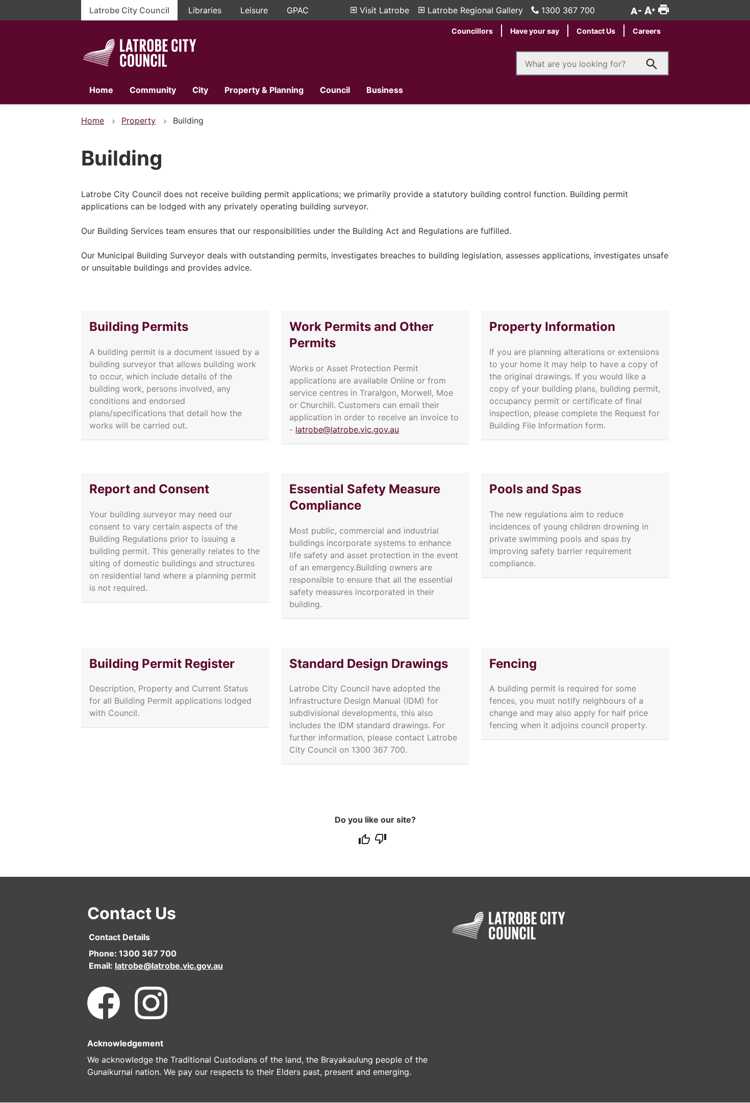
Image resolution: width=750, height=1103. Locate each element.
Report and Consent (149, 489)
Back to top (715, 1085)
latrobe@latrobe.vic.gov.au (347, 429)
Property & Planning (264, 90)
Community (153, 90)
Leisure (254, 10)
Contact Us (596, 31)
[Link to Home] (508, 941)
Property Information (552, 326)
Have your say (534, 31)
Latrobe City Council (129, 10)
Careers (647, 31)
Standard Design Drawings (368, 663)
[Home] (139, 67)
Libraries (204, 10)
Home (101, 90)
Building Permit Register (162, 663)
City (200, 90)
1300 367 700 (568, 10)
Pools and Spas (535, 489)
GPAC (298, 10)
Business (384, 90)
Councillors (472, 31)
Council (335, 90)
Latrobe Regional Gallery (475, 10)
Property (138, 120)
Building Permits (138, 326)
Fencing (513, 663)
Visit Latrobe (384, 10)
